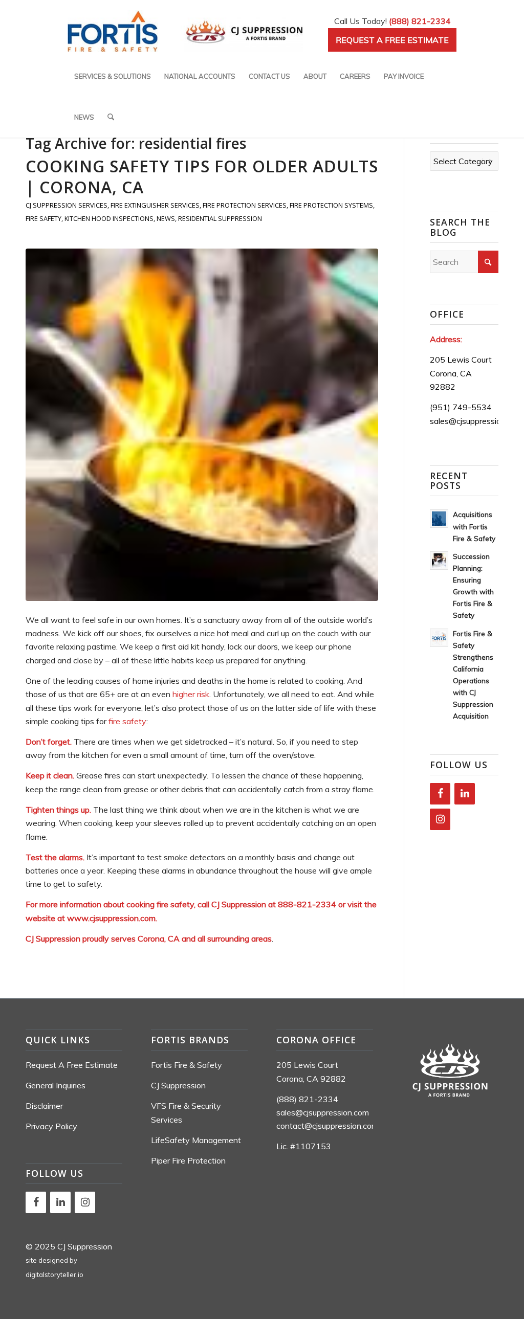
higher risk (190, 694)
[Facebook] (440, 793)
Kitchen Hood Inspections (109, 218)
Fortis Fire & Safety (186, 1065)
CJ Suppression (178, 1085)
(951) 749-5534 (461, 407)
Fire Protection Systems (331, 205)
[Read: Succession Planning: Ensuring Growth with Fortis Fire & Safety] (439, 560)
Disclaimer (44, 1106)
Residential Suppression (220, 218)
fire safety (127, 721)
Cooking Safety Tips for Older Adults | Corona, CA (202, 176)
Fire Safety (43, 218)
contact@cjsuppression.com (327, 1126)
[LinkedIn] (464, 793)
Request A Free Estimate (72, 1065)
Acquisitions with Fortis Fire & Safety (474, 526)
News (166, 218)
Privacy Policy (51, 1126)
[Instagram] (440, 819)
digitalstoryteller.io (54, 1274)
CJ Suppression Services (66, 205)
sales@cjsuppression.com (476, 421)
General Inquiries (55, 1085)
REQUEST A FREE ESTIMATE (392, 40)
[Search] (111, 117)
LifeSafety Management (196, 1140)
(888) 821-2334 (420, 21)
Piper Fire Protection (188, 1160)
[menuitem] (113, 76)
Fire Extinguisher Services (155, 205)
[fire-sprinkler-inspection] (202, 425)
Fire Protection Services (245, 205)
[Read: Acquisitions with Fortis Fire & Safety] (439, 518)
